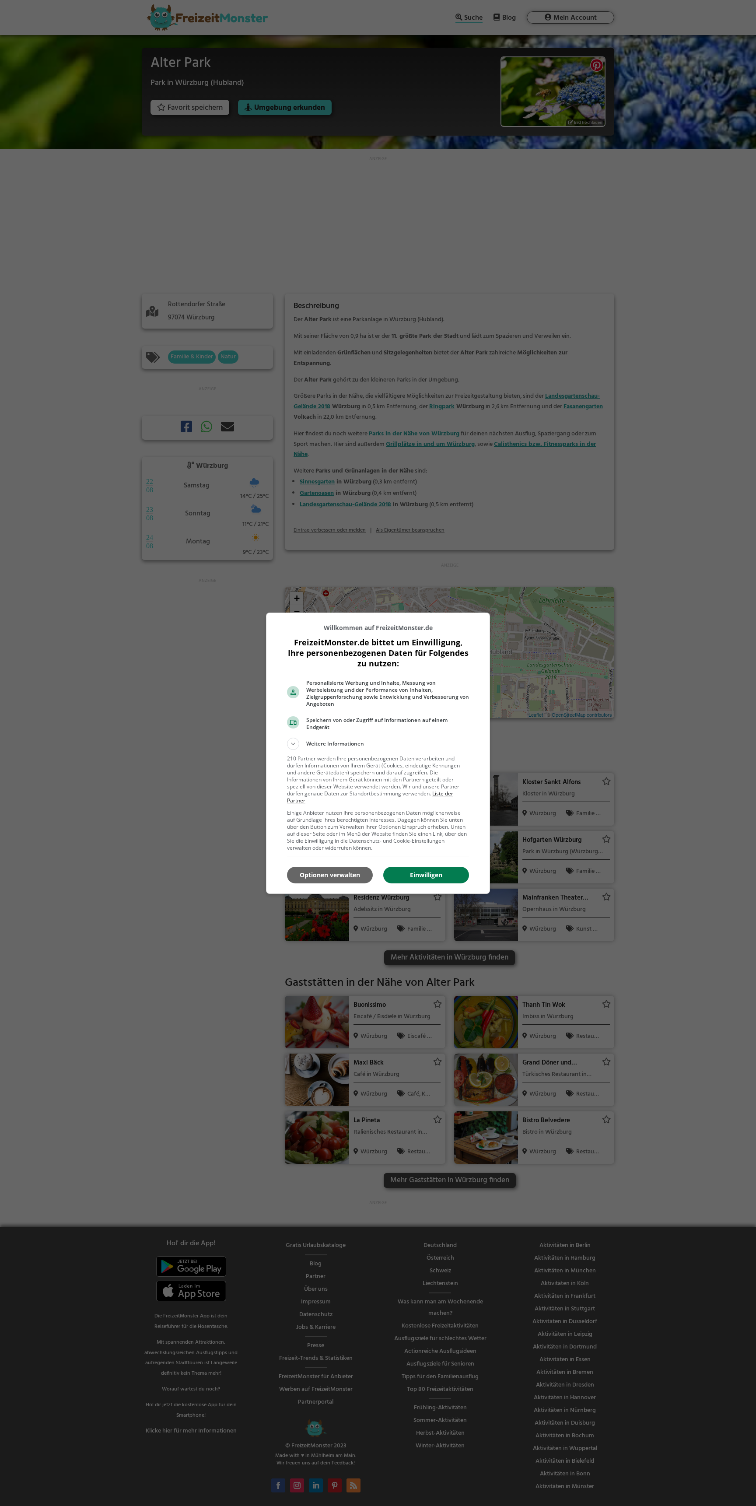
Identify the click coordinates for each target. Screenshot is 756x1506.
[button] (378, 744)
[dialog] (378, 753)
